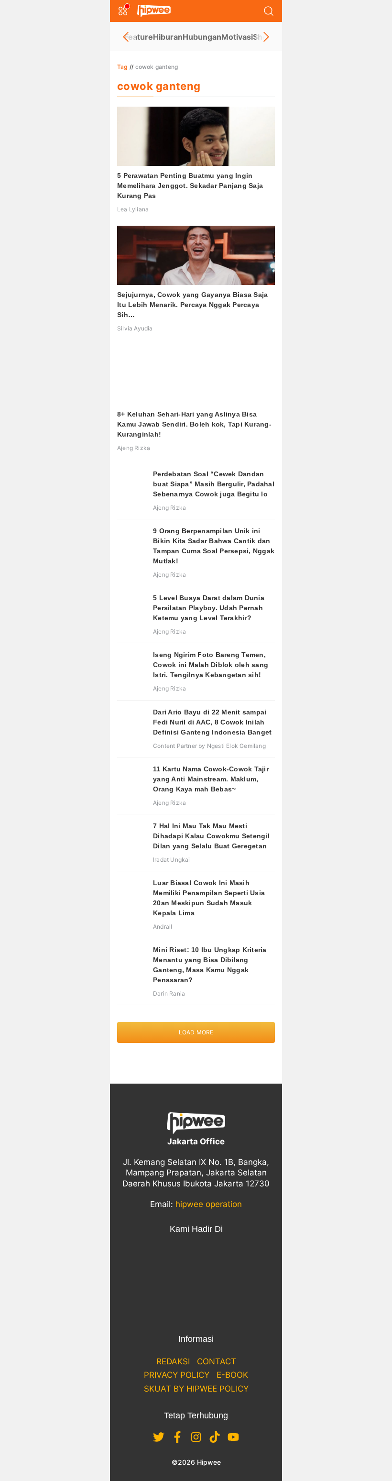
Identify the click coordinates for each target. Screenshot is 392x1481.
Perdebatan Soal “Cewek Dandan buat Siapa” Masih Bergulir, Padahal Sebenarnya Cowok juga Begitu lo (213, 484)
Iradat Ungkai (171, 859)
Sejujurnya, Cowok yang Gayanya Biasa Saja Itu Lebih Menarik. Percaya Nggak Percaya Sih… (192, 304)
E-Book (232, 1375)
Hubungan (202, 37)
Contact (216, 1361)
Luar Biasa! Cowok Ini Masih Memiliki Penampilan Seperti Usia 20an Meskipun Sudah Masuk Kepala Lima (209, 898)
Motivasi (237, 37)
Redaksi (173, 1361)
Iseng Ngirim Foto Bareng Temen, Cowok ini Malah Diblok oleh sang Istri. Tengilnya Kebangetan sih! (210, 665)
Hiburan (168, 37)
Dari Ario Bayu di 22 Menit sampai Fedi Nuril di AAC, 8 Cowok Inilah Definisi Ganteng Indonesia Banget (212, 722)
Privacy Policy (176, 1375)
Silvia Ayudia (135, 328)
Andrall (162, 926)
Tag (122, 66)
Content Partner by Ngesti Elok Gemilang (209, 745)
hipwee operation (208, 1204)
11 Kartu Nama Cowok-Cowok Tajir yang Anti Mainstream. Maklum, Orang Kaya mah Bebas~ (211, 779)
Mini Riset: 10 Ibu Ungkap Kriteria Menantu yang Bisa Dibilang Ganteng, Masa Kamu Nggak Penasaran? (210, 965)
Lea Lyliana (133, 209)
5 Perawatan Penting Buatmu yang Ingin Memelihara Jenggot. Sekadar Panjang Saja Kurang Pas (190, 185)
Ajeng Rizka (133, 447)
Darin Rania (169, 993)
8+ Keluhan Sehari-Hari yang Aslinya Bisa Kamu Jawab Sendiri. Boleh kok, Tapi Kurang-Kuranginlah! (194, 424)
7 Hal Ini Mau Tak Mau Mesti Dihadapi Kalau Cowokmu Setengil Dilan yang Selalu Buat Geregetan (211, 836)
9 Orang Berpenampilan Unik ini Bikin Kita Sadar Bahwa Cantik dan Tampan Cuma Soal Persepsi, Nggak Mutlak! (213, 546)
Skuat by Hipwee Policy (196, 1388)
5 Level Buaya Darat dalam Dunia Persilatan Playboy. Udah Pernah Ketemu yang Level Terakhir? (208, 608)
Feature (138, 37)
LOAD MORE (196, 1032)
